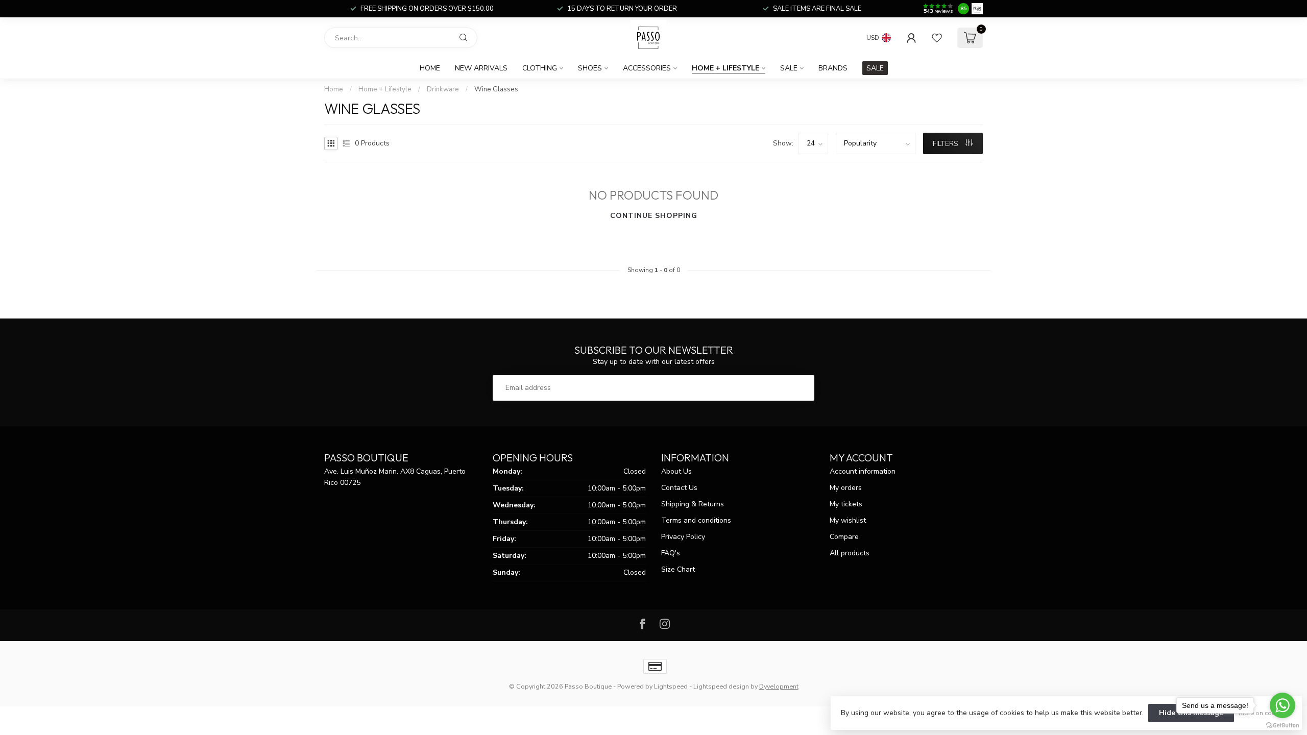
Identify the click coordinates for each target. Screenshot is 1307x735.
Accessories (647, 68)
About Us (676, 471)
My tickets (846, 504)
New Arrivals (481, 68)
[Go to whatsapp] (1282, 705)
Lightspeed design (721, 686)
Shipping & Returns (692, 504)
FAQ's (670, 553)
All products (849, 553)
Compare (844, 537)
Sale (788, 68)
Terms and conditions (696, 520)
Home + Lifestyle (725, 68)
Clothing (539, 68)
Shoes (590, 68)
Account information (862, 471)
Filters (946, 144)
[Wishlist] (937, 38)
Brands (833, 68)
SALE (875, 68)
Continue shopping (653, 215)
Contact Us (679, 488)
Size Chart (678, 569)
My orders (846, 488)
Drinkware (443, 89)
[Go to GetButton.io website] (1282, 725)
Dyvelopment (778, 686)
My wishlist (848, 520)
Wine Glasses (496, 89)
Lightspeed (671, 686)
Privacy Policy (683, 537)
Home (430, 68)
